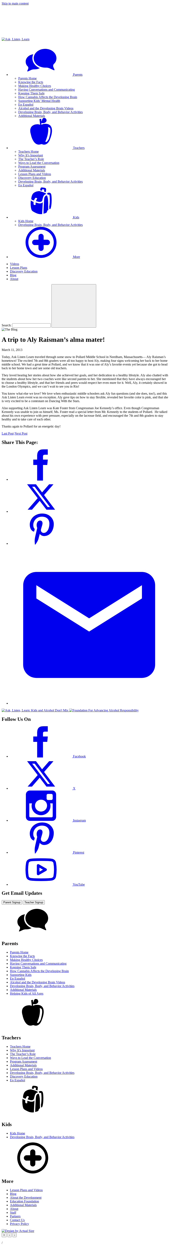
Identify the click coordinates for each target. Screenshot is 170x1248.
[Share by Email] (89, 703)
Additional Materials (31, 116)
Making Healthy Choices (34, 86)
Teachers (78, 148)
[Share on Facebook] (41, 479)
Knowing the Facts (30, 82)
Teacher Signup (33, 902)
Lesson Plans (18, 267)
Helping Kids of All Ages (26, 993)
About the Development (25, 1197)
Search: (6, 325)
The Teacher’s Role (31, 159)
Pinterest (78, 852)
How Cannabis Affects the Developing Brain (47, 97)
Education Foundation (24, 1201)
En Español (25, 104)
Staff (13, 1212)
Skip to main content (15, 3)
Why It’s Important (30, 155)
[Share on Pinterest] (41, 543)
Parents (77, 74)
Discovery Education (32, 178)
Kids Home (25, 221)
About (14, 279)
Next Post (21, 433)
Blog (13, 275)
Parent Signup (11, 902)
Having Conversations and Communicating (46, 89)
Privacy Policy (19, 1224)
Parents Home (27, 78)
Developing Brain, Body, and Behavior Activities (50, 112)
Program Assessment (31, 166)
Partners (15, 1216)
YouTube (78, 884)
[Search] (73, 306)
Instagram (79, 820)
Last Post (8, 433)
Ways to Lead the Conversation (38, 163)
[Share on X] (41, 511)
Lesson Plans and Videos (34, 174)
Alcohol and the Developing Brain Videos (45, 108)
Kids (75, 217)
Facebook (79, 756)
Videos (14, 264)
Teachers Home (28, 151)
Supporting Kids (21, 975)
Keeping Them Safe (31, 93)
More (76, 257)
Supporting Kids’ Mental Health (39, 101)
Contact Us (17, 1220)
